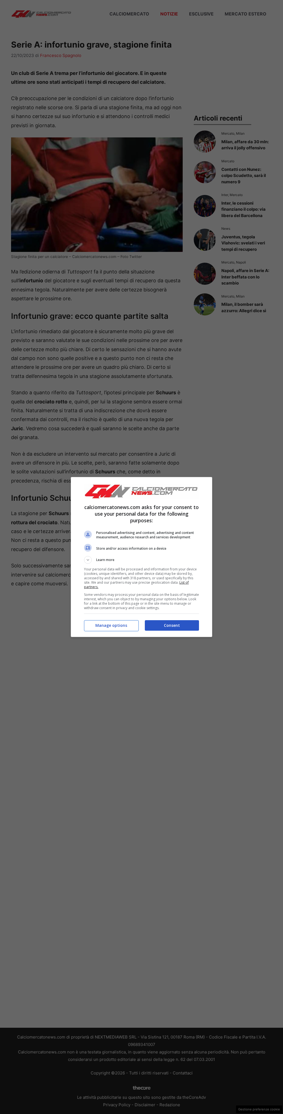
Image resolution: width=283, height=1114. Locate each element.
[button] (141, 560)
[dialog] (141, 557)
